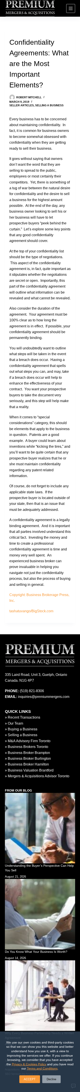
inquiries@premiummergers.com (43, 697)
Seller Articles (21, 105)
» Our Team (14, 723)
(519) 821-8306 (32, 691)
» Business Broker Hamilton (27, 764)
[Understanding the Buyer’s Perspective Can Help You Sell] (40, 828)
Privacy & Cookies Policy (29, 1064)
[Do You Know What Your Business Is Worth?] (40, 914)
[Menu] (70, 8)
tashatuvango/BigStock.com (31, 611)
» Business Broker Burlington (28, 758)
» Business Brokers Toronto (26, 747)
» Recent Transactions (22, 717)
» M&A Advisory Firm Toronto (27, 741)
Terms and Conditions (42, 1068)
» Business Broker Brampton (27, 753)
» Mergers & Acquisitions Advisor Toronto (37, 776)
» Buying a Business (21, 729)
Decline (51, 1079)
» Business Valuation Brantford (29, 770)
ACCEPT (30, 1079)
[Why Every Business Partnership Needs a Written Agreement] (40, 995)
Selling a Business (49, 105)
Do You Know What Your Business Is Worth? (36, 951)
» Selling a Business (21, 735)
